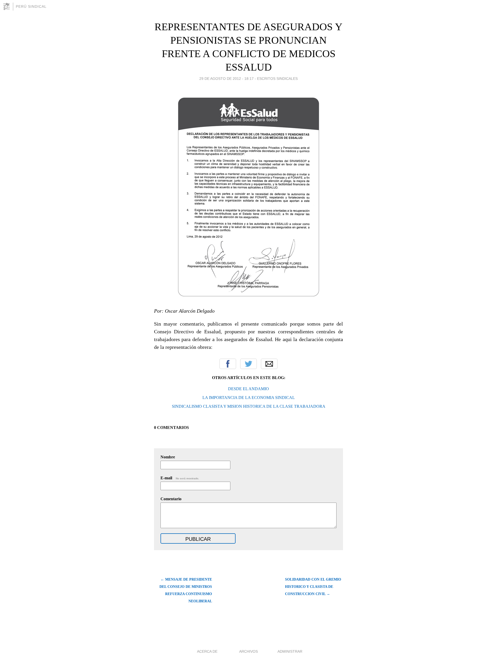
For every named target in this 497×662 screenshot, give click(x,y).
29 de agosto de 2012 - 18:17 (226, 78)
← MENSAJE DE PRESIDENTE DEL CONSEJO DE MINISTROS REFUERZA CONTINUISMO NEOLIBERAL (185, 590)
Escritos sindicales (277, 78)
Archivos (248, 651)
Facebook (228, 364)
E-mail (179, 478)
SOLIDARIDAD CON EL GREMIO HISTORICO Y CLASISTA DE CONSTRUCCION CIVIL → (313, 587)
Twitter (248, 364)
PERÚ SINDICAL (31, 6)
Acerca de (207, 651)
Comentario (170, 499)
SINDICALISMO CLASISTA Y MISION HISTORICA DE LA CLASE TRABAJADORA (248, 406)
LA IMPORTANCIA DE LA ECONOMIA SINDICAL (248, 397)
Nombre (167, 457)
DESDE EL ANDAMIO (248, 389)
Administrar (289, 651)
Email (269, 364)
